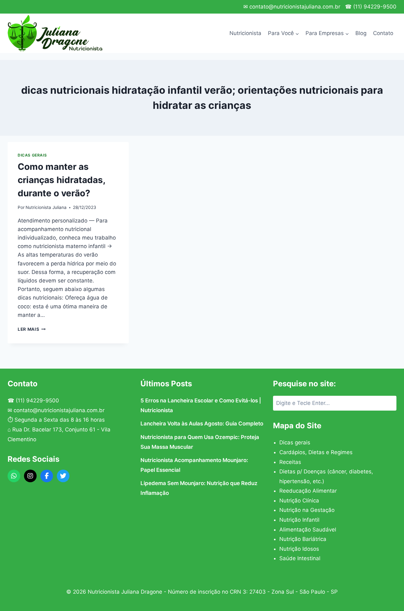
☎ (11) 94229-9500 (370, 6)
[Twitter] (63, 476)
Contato (383, 33)
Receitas (290, 462)
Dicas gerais (32, 155)
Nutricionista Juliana (46, 207)
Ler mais (32, 329)
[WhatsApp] (14, 476)
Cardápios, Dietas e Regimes (316, 452)
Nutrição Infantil (299, 520)
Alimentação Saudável (307, 529)
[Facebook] (46, 476)
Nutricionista (245, 33)
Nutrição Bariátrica (302, 539)
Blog (360, 33)
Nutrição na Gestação (307, 510)
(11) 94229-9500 (37, 400)
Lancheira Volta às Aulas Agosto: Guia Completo (201, 423)
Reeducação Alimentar (308, 491)
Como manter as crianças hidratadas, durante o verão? (61, 180)
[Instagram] (30, 476)
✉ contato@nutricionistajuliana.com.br (291, 6)
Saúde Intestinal (299, 558)
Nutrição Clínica (299, 500)
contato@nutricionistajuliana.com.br (59, 410)
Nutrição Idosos (299, 549)
